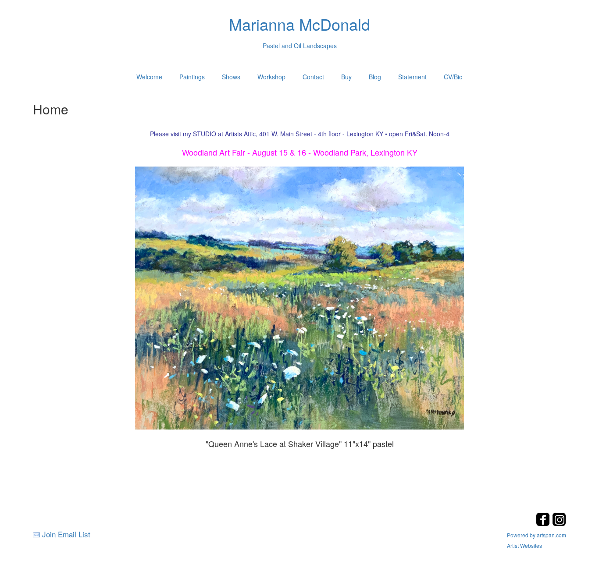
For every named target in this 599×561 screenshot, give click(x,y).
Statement (412, 76)
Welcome (149, 76)
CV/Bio (453, 76)
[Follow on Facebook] (544, 523)
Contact (313, 76)
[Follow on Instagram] (559, 523)
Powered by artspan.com (536, 535)
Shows (231, 76)
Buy (346, 76)
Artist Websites (524, 545)
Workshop (271, 76)
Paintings (192, 76)
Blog (375, 76)
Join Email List (66, 534)
